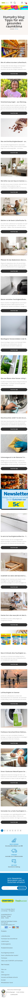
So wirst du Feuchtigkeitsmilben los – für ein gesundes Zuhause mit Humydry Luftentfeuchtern (14, 536)
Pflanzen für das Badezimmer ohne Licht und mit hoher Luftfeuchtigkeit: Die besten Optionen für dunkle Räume (14, 260)
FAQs (2, 972)
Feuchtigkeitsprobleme (7, 953)
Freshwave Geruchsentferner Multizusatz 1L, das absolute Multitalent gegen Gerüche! (14, 732)
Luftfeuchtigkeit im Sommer (10, 692)
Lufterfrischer (5, 941)
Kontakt (3, 980)
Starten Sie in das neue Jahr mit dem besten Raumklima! (14, 615)
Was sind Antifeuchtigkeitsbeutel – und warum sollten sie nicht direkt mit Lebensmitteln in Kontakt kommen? (14, 141)
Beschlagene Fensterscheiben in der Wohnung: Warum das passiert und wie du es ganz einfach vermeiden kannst (14, 339)
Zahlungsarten (5, 975)
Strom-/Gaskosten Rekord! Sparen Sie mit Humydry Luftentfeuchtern (14, 771)
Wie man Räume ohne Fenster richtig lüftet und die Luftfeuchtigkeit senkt (14, 378)
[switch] (3, 996)
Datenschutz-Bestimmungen (14, 989)
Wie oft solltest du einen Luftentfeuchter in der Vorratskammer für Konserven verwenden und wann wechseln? (14, 62)
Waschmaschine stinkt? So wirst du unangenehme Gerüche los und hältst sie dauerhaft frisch (14, 418)
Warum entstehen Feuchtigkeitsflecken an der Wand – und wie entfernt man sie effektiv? (14, 299)
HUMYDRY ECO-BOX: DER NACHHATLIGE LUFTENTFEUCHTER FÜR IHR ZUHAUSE (14, 576)
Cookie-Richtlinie (20, 992)
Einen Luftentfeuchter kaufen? (9, 955)
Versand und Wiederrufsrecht (9, 977)
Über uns (3, 969)
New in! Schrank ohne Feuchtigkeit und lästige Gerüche (14, 653)
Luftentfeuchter (5, 936)
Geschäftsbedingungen (9, 992)
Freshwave (4, 958)
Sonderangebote (6, 944)
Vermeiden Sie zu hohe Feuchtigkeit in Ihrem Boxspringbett (14, 811)
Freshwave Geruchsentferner (9, 939)
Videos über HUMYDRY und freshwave (12, 960)
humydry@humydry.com (8, 924)
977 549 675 (4, 923)
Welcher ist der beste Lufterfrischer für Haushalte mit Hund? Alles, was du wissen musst (14, 220)
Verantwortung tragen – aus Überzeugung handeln (14, 102)
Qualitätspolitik (14, 994)
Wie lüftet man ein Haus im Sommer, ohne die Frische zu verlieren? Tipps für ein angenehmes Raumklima (14, 181)
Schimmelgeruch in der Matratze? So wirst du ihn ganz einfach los (14, 457)
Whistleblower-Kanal (7, 982)
